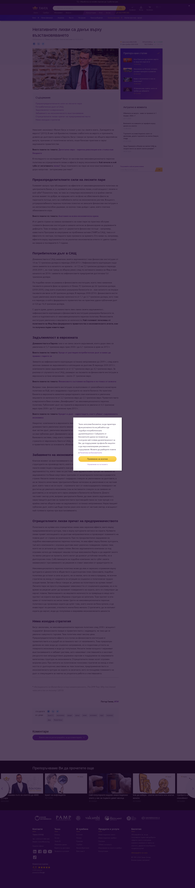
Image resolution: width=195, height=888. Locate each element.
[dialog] (97, 444)
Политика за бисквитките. (91, 453)
